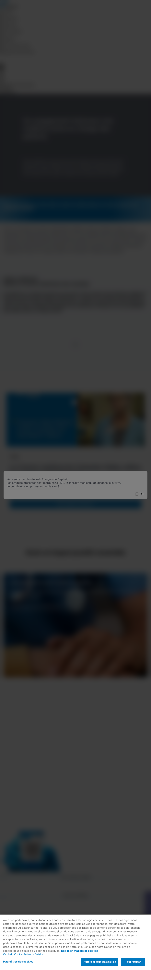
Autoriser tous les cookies (100, 961)
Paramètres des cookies (18, 961)
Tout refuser (133, 961)
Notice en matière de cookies (79, 950)
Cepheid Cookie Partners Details (23, 954)
